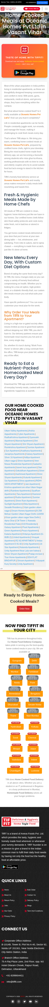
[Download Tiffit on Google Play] (24, 71)
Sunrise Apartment (35, 447)
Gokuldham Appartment (26, 471)
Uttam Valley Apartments (15, 431)
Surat (15, 738)
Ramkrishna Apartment (15, 447)
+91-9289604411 (31, 2)
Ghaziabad (13, 705)
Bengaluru (35, 694)
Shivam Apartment (25, 560)
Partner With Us (34, 8)
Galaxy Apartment (34, 454)
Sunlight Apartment (13, 504)
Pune (32, 683)
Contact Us (31, 895)
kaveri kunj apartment (26, 467)
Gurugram (17, 661)
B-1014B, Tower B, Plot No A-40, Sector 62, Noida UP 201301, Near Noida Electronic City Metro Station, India (24, 948)
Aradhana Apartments (31, 451)
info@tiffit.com (14, 981)
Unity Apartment (31, 544)
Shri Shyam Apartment (32, 444)
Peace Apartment (30, 531)
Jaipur (33, 749)
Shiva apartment (26, 481)
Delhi (28, 43)
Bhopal (16, 749)
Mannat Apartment (24, 441)
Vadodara (16, 760)
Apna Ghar (9, 521)
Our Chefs (8, 911)
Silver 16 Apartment (13, 457)
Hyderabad (16, 727)
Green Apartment (12, 531)
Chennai (32, 738)
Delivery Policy (33, 900)
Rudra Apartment (23, 497)
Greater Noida (34, 705)
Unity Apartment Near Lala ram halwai (22, 551)
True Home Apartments (15, 557)
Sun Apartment (12, 451)
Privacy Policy (9, 916)
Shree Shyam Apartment (15, 554)
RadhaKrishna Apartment (16, 437)
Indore (34, 760)
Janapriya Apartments (14, 454)
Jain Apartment (32, 484)
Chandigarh (15, 771)
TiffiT (22, 996)
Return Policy (9, 900)
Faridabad (33, 672)
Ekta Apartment (31, 504)
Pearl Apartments (30, 527)
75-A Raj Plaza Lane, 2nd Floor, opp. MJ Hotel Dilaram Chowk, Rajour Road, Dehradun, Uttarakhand (23, 965)
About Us (7, 895)
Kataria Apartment (12, 534)
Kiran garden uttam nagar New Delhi (22, 517)
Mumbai (14, 672)
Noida (17, 683)
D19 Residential (29, 524)
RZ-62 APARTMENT (25, 541)
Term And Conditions (35, 911)
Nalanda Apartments (29, 547)
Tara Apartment (24, 494)
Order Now (24, 609)
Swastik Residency (13, 507)
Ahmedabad (14, 694)
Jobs (6, 906)
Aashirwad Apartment (25, 474)
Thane (13, 716)
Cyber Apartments (26, 434)
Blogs (29, 906)
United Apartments (21, 537)
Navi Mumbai (33, 716)
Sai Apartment (11, 481)
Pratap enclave (36, 554)
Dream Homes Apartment (23, 511)
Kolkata (34, 727)
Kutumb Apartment (32, 477)
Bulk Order (31, 890)
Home (21, 43)
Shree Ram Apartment (26, 501)
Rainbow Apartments (20, 491)
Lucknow (35, 771)
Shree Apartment (25, 461)
